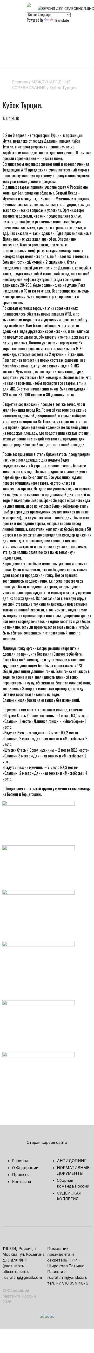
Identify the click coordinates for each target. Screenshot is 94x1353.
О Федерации (25, 1167)
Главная (20, 1160)
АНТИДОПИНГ (72, 1160)
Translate (61, 20)
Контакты (21, 1181)
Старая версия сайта (47, 1142)
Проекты (20, 1174)
